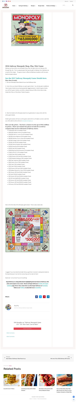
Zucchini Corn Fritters (9, 388)
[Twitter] (4, 1)
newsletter (38, 287)
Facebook (45, 285)
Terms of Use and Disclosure (41, 398)
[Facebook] (2, 1)
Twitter (22, 287)
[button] (16, 6)
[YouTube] (10, 1)
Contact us (35, 398)
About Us (31, 398)
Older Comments (10, 333)
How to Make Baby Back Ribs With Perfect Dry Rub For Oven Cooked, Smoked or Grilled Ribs (64, 390)
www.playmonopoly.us (27, 120)
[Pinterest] (8, 1)
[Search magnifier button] (73, 5)
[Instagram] (6, 1)
